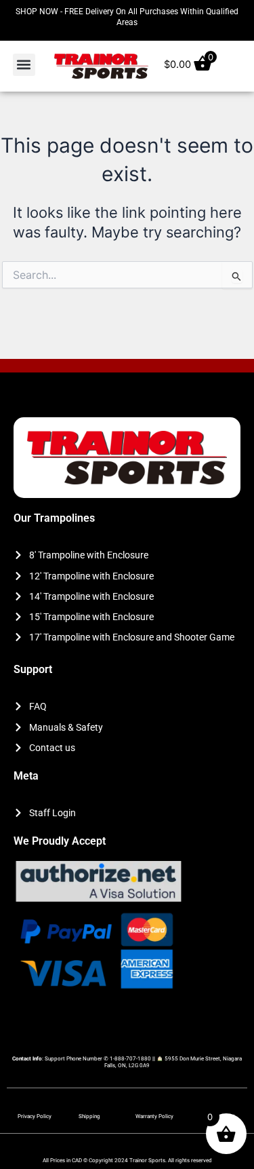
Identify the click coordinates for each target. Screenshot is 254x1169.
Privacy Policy (34, 1116)
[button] (24, 65)
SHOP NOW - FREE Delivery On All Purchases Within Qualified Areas (127, 17)
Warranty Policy (154, 1116)
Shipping (89, 1116)
